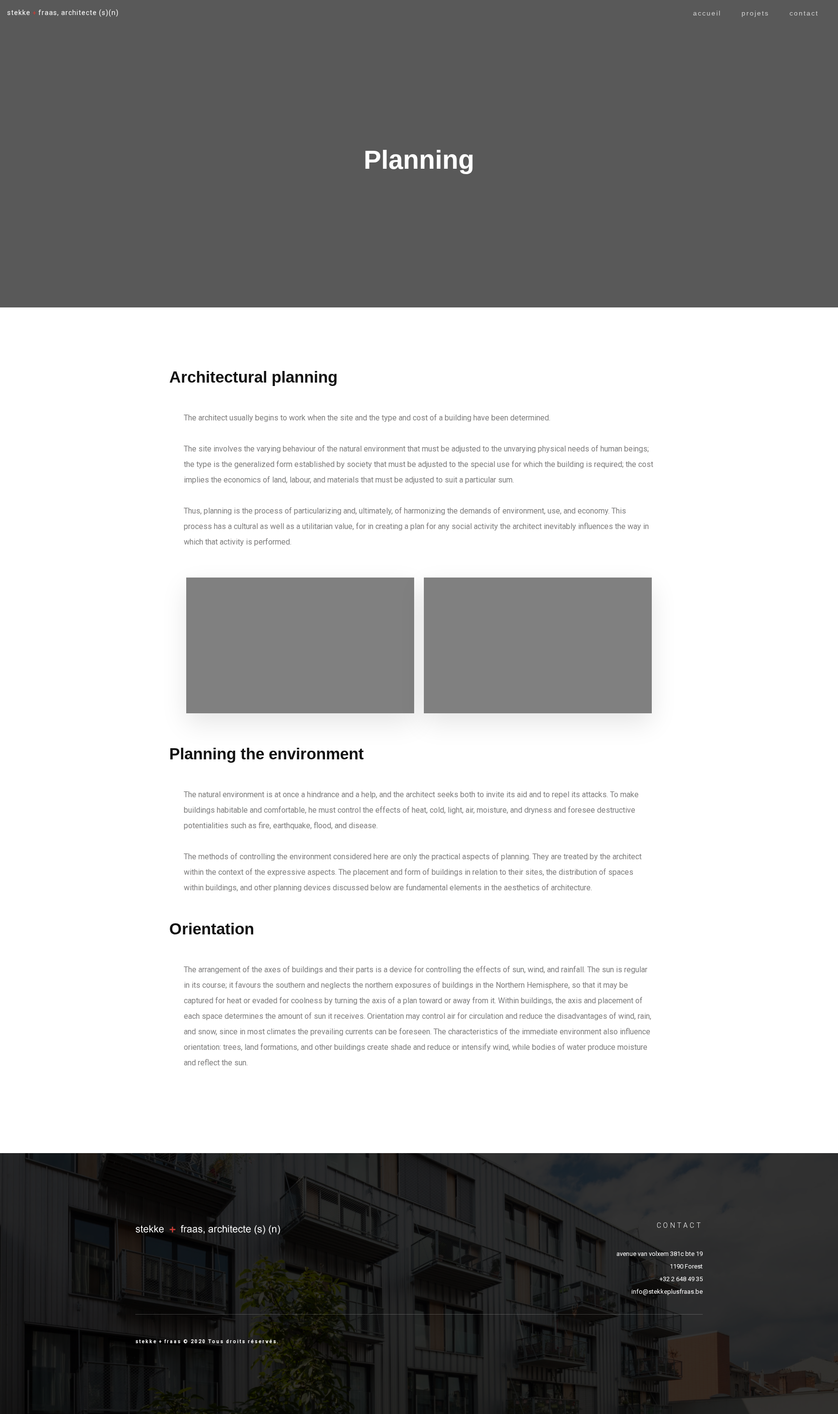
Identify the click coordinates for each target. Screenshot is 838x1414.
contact (804, 13)
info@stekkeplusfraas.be (667, 1291)
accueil (707, 13)
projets (755, 13)
